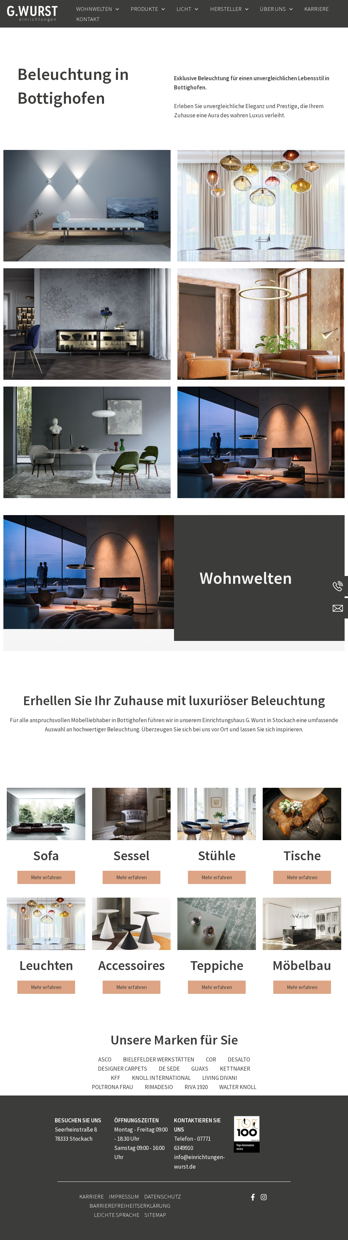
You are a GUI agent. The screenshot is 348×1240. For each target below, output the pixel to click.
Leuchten (46, 965)
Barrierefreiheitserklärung (129, 1205)
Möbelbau (302, 965)
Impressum (124, 1196)
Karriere (91, 1196)
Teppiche (216, 965)
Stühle (217, 855)
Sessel (131, 855)
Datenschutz (162, 1196)
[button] (115, 9)
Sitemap (155, 1215)
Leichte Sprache (116, 1215)
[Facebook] (252, 1197)
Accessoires (131, 965)
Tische (302, 855)
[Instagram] (263, 1197)
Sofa (46, 855)
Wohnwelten (245, 578)
